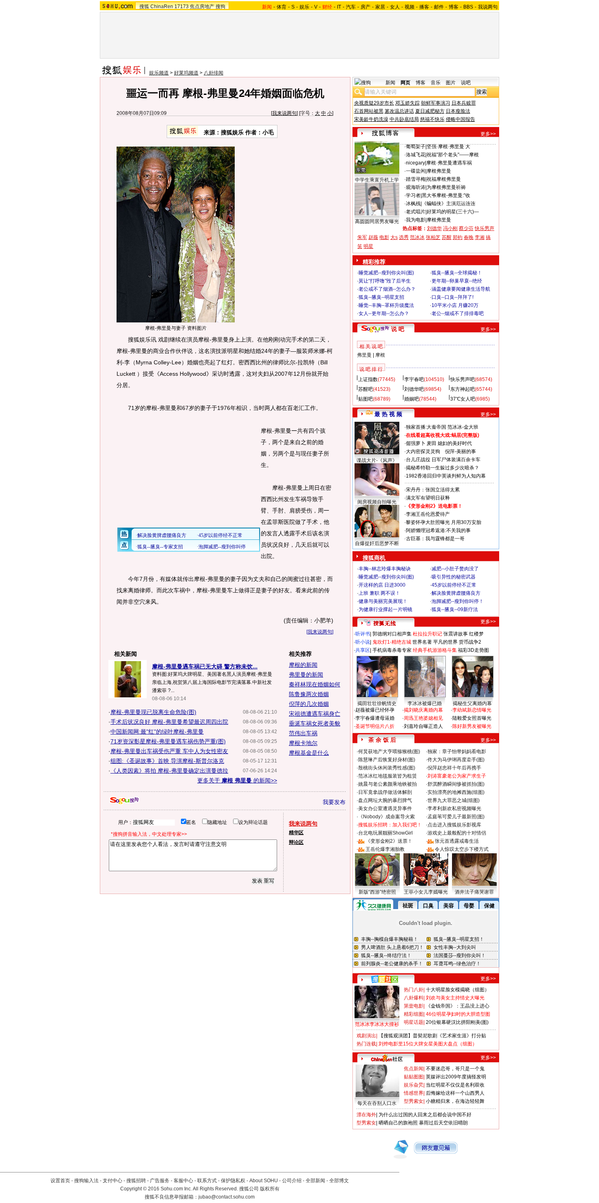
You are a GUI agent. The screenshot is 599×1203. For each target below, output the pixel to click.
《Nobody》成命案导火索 (386, 817)
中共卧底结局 (404, 119)
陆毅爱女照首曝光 (471, 718)
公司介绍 (292, 1180)
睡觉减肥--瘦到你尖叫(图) (386, 273)
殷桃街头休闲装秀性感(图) (386, 768)
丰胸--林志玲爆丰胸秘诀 (385, 569)
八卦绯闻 (213, 73)
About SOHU (263, 1180)
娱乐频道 (159, 73)
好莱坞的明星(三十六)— (453, 212)
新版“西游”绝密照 (377, 892)
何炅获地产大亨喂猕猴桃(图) (389, 751)
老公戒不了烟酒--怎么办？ (387, 289)
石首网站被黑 (368, 111)
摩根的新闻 (303, 665)
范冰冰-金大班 (462, 427)
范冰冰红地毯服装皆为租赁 (387, 776)
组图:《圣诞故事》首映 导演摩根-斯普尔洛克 (167, 761)
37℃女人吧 (462, 399)
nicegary (415, 163)
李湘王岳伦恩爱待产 (428, 514)
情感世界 (413, 1093)
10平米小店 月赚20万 (455, 305)
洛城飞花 (415, 155)
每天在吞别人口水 (376, 1103)
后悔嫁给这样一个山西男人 (455, 1093)
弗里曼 (364, 355)
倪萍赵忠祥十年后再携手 (454, 768)
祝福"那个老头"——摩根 (453, 155)
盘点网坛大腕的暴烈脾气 (385, 800)
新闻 (390, 82)
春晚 (468, 237)
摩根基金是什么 (309, 752)
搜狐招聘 (136, 1180)
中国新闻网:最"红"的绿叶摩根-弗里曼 (157, 731)
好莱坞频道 (186, 73)
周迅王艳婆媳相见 (423, 718)
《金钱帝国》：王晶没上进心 (457, 1006)
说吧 (466, 82)
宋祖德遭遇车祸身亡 (314, 713)
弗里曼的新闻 (306, 674)
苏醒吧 (365, 389)
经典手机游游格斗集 (435, 650)
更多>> (488, 134)
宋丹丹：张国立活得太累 (433, 490)
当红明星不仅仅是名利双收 (455, 1085)
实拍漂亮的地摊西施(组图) (455, 792)
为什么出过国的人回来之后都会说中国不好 (425, 1115)
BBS (468, 7)
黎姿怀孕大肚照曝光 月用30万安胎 (443, 522)
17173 (181, 6)
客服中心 (183, 1180)
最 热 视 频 (388, 414)
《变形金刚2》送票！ (389, 841)
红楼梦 (476, 634)
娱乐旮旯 (413, 1085)
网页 (405, 82)
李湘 (479, 237)
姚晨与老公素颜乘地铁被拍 (387, 784)
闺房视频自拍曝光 (376, 502)
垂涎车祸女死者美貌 (314, 723)
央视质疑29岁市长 (374, 103)
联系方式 (207, 1180)
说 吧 (397, 329)
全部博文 (339, 1180)
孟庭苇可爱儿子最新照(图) (455, 817)
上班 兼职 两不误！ (379, 593)
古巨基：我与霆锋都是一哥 (435, 538)
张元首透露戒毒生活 (457, 841)
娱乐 (304, 7)
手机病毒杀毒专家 (392, 650)
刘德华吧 (414, 389)
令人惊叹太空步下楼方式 (462, 849)
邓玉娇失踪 (407, 103)
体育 (281, 7)
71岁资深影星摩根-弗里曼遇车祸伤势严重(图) (168, 741)
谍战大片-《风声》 (377, 460)
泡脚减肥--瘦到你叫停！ (458, 601)
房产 (365, 7)
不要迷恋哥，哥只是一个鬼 (455, 1069)
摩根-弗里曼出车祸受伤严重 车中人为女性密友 (169, 751)
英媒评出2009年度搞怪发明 (456, 1077)
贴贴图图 (413, 1077)
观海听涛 (415, 187)
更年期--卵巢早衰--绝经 (457, 281)
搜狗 (220, 6)
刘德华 (434, 228)
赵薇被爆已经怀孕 (374, 710)
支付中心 (112, 1180)
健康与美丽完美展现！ (383, 601)
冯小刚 (450, 228)
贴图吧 (365, 399)
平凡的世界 (445, 642)
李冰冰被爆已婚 (424, 703)
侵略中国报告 (460, 119)
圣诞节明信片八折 (374, 726)
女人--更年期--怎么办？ (384, 313)
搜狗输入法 (86, 1180)
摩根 (380, 355)
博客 (453, 7)
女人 (395, 7)
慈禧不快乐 (432, 119)
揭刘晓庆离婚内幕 (423, 710)
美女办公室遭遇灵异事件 (385, 808)
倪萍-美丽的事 (460, 451)
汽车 (351, 7)
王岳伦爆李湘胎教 (385, 849)
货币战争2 (470, 642)
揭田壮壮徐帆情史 (376, 703)
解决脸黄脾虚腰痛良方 (456, 593)
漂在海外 (366, 1115)
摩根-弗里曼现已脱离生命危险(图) (153, 712)
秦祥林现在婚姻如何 (314, 684)
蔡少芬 (466, 228)
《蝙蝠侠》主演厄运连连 (449, 203)
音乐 (435, 82)
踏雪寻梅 (415, 179)
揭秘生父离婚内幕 (472, 703)
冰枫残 (413, 203)
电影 (384, 237)
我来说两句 (284, 113)
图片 (451, 82)
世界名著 (422, 642)
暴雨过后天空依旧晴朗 (443, 1123)
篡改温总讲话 (399, 111)
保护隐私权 (233, 1180)
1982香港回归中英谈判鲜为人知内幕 (446, 476)
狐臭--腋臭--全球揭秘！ (457, 273)
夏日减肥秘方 (430, 111)
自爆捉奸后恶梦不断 (377, 543)
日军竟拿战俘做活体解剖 (385, 792)
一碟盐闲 (415, 171)
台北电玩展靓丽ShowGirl (385, 833)
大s (394, 237)
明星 (368, 246)
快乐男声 (484, 228)
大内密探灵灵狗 (423, 451)
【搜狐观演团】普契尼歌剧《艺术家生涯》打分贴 (432, 1036)
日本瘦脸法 (458, 111)
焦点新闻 (413, 1069)
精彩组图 (413, 1014)
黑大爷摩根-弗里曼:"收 (446, 195)
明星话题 (413, 1022)
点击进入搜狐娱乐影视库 (454, 825)
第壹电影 (413, 1006)
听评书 (362, 634)
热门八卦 (413, 990)
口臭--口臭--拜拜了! (452, 297)
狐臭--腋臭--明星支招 (381, 297)
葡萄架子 (415, 146)
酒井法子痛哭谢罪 (474, 892)
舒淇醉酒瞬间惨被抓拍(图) (455, 784)
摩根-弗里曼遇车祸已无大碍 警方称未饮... (205, 666)
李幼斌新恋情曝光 (471, 710)
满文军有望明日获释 (428, 498)
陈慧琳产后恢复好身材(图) (386, 760)
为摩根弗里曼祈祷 (446, 187)
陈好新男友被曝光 (471, 726)
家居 (380, 7)
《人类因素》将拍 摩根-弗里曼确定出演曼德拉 (169, 770)
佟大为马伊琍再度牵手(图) (455, 760)
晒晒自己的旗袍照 (398, 1123)
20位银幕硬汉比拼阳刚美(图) (457, 1022)
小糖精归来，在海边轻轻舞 (455, 1101)
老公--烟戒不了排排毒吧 (458, 313)
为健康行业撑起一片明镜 (385, 609)
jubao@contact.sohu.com (226, 1197)
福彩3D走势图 (473, 650)
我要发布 (334, 802)
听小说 (362, 642)
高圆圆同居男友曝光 (377, 221)
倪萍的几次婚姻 (309, 704)
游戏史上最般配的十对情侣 (456, 833)
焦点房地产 (202, 6)
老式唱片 (415, 212)
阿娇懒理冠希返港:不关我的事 (438, 530)
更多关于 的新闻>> (237, 780)
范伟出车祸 (303, 733)
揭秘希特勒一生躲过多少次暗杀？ (442, 468)
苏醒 (446, 237)
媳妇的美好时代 (455, 443)
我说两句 (488, 7)
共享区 (362, 650)
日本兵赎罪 (463, 103)
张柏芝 (433, 237)
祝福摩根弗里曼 (444, 179)
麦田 (431, 443)
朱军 (362, 237)
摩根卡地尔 (303, 743)
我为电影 (415, 220)
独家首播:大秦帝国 (426, 427)
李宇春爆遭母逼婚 (374, 718)
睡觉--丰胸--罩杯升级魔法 (386, 305)
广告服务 (160, 1180)
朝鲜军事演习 (435, 103)
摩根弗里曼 (439, 171)
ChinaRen (161, 6)
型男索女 (413, 1101)
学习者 (413, 195)
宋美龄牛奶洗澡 (371, 119)
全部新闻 (315, 1180)
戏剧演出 (366, 1036)
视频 (409, 7)
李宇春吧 (414, 379)
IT (339, 7)
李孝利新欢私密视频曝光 (454, 808)
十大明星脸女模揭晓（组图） (457, 990)
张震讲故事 (455, 634)
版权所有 (270, 1189)
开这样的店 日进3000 (382, 585)
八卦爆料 (413, 998)
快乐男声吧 (462, 379)
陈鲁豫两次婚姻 (309, 694)
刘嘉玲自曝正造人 (423, 726)
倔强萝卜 (415, 443)
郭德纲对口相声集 (392, 634)
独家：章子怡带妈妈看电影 (456, 751)
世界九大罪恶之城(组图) (453, 800)
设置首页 (60, 1180)
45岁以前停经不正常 (454, 585)
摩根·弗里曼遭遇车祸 (449, 163)
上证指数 (368, 379)
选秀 (404, 237)
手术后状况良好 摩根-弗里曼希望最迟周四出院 (169, 722)
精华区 (296, 832)
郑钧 (457, 237)
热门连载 (366, 1044)
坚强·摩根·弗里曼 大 (448, 146)
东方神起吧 (462, 389)
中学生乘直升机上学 (377, 180)
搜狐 (144, 6)
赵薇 (373, 237)
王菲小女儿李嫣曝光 (426, 892)
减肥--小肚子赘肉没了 (455, 569)
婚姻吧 (411, 399)
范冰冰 (417, 237)
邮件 (439, 7)
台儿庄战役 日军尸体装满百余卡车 (443, 459)
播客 (424, 7)
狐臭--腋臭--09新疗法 (455, 609)
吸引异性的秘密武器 (454, 577)
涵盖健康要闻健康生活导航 (461, 289)
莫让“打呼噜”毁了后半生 (385, 281)
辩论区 (296, 842)
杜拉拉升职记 (427, 634)
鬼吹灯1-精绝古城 (391, 642)
